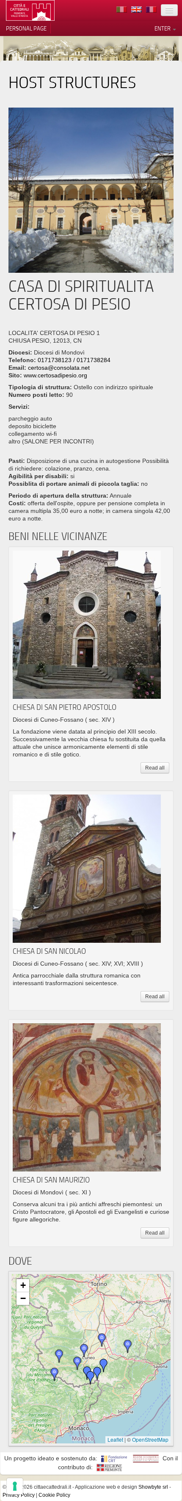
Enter (163, 28)
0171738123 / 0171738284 (74, 360)
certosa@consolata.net (59, 367)
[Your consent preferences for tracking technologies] (15, 1486)
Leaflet (115, 1439)
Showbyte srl (153, 1487)
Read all (155, 768)
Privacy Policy (19, 1495)
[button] (97, 1373)
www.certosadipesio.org (55, 375)
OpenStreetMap (150, 1439)
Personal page (26, 28)
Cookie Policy (54, 1495)
